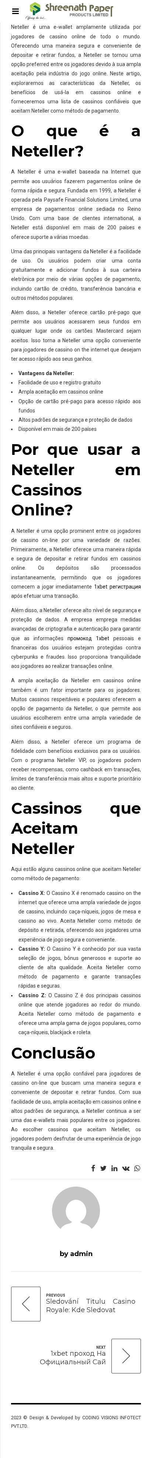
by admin (76, 1253)
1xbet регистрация (117, 587)
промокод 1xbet (88, 638)
